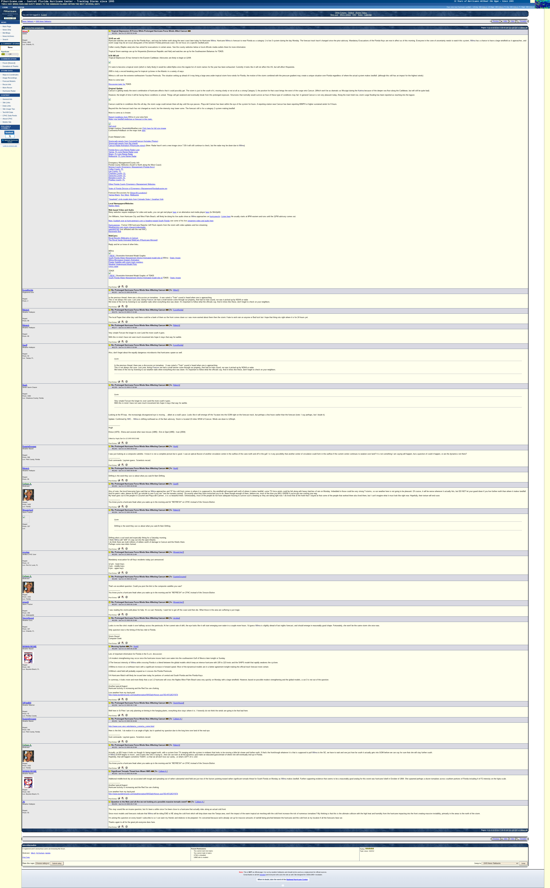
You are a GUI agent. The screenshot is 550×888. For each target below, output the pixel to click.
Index (505, 21)
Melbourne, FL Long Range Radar (122, 156)
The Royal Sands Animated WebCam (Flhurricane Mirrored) (133, 240)
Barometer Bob (115, 231)
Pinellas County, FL (117, 180)
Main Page (7, 26)
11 (510, 28)
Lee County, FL (115, 171)
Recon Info (7, 84)
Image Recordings (10, 78)
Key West (125, 195)
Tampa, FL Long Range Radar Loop (123, 152)
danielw (47, 853)
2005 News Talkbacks (43, 21)
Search (5, 39)
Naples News (114, 206)
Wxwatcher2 (178, 552)
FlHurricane (10, 11)
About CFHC (7, 119)
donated (263, 875)
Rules (360, 15)
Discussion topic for (117, 84)
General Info (7, 99)
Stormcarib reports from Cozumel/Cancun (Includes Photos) (133, 141)
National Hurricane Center (297, 880)
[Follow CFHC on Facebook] (9, 132)
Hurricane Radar (9, 91)
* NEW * (112, 256)
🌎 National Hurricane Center (10, 141)
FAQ (354, 15)
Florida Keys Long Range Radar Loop (124, 150)
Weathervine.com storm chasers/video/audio (127, 227)
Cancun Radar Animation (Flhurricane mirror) (127, 145)
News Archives (8, 36)
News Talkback (28, 21)
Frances (150, 300)
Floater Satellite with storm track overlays (126, 262)
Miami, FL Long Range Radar (121, 154)
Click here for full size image (154, 128)
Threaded (523, 21)
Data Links (7, 106)
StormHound (178, 703)
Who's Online (345, 15)
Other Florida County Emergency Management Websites (132, 184)
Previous (495, 21)
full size (112, 126)
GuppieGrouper (179, 577)
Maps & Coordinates (10, 75)
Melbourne (134, 195)
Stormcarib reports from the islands (123, 143)
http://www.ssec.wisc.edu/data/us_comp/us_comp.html (131, 726)
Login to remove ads (10, 146)
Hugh (175, 446)
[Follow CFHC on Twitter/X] (9, 136)
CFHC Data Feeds (10, 115)
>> (519, 28)
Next (513, 21)
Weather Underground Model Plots (123, 264)
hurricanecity (215, 216)
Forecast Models (9, 81)
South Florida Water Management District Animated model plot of (136, 258)
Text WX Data (8, 112)
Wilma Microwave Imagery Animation (124, 260)
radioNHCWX (114, 229)
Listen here (225, 216)
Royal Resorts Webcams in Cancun (123, 238)
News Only (7, 30)
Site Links (6, 102)
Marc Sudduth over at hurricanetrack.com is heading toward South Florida (139, 221)
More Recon (7, 88)
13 (516, 28)
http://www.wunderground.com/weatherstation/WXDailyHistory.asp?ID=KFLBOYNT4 (143, 695)
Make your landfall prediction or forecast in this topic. (131, 119)
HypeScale (5, 51)
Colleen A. (177, 719)
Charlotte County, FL (117, 173)
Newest (12, 63)
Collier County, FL (116, 169)
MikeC (175, 290)
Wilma (213, 41)
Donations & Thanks (10, 66)
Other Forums (340, 13)
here (143, 130)
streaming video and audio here (200, 221)
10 (507, 28)
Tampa (111, 195)
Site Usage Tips (9, 109)
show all (524, 28)
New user (334, 15)
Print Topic (26, 857)
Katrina (361, 91)
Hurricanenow (114, 225)
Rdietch (176, 325)
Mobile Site (7, 122)
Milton (485, 7)
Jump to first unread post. (34, 28)
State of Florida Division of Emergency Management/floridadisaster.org (138, 188)
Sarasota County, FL (117, 176)
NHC (144, 229)
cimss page (113, 266)
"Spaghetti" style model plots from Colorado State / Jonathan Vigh (136, 199)
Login (5, 7)
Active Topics (361, 13)
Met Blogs (6, 33)
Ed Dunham (40, 853)
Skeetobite (126, 128)
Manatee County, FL (117, 178)
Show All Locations (138, 193)
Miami (117, 195)
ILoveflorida (178, 310)
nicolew (176, 618)
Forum (5, 63)
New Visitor (18, 7)
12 (513, 28)
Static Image (175, 258)
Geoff (175, 484)
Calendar (368, 15)
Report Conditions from (118, 117)
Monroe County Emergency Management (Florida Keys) (132, 167)
